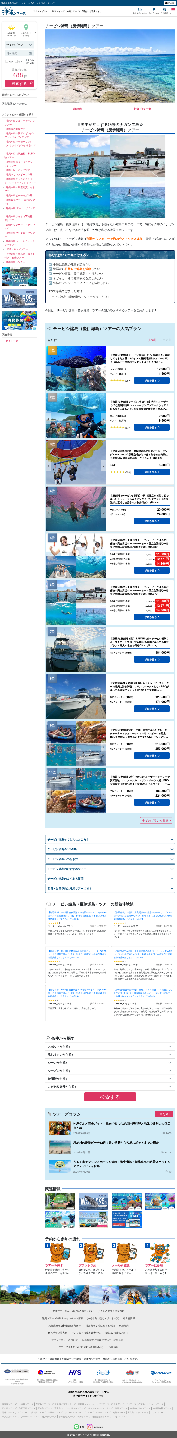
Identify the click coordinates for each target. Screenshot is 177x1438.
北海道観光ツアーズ (101, 1416)
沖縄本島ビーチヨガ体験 (19, 195)
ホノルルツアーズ (10, 1416)
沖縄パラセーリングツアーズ (15, 1412)
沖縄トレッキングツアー (19, 170)
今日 (11, 61)
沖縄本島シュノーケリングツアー (19, 122)
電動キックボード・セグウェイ (19, 226)
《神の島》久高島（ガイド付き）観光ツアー (19, 255)
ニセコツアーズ (120, 1416)
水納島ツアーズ (55, 1412)
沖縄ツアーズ (121, 1408)
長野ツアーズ (83, 1416)
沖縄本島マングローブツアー (19, 234)
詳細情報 (77, 108)
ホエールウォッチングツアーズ (79, 1412)
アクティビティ (40, 11)
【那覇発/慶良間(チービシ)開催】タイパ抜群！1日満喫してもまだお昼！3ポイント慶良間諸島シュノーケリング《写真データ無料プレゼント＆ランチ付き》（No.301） (143, 993)
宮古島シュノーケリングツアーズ (70, 1408)
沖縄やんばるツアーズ (140, 1408)
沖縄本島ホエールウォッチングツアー (19, 243)
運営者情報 (129, 1318)
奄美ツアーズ (119, 1412)
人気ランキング (57, 11)
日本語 (171, 3)
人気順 (152, 340)
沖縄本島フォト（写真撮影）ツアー (18, 218)
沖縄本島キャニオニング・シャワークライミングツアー (20, 180)
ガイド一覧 (12, 340)
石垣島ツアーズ (43, 1404)
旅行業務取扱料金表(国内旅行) (65, 1325)
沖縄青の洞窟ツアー (16, 129)
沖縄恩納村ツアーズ (162, 1408)
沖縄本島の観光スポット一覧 (103, 1318)
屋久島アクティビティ (138, 1412)
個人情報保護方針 (57, 1332)
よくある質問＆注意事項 (111, 1311)
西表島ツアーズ (9, 1404)
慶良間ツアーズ (38, 1412)
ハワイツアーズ (158, 1412)
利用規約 (124, 1325)
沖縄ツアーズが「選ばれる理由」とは (84, 11)
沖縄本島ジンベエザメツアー (19, 210)
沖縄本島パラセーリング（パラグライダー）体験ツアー (20, 145)
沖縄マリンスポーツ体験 (19, 174)
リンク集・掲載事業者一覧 (86, 1332)
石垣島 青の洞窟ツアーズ (64, 1404)
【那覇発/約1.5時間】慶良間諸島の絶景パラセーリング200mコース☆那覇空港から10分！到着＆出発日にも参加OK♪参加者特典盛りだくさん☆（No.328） (77, 915)
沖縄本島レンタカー (16, 262)
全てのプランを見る (155, 820)
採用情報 (113, 1347)
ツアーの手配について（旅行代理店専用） (82, 1347)
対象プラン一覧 (142, 108)
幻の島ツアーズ (9, 1408)
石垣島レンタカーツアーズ (150, 1404)
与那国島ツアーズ (27, 1408)
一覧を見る (164, 1114)
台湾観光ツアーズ (67, 1416)
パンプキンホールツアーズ (100, 1408)
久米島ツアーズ (103, 1412)
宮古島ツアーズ (45, 1408)
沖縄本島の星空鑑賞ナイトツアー (19, 189)
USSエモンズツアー (17, 249)
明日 (20, 61)
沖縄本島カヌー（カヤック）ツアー (18, 163)
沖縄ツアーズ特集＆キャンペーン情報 (62, 1318)
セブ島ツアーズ (49, 1416)
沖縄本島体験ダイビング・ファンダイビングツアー (19, 135)
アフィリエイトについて (64, 1340)
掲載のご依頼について (117, 1332)
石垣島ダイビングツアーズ (123, 1404)
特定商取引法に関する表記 (100, 1325)
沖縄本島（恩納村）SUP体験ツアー (19, 155)
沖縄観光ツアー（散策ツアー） (19, 201)
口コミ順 (165, 340)
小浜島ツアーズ (26, 1404)
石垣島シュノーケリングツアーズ (93, 1404)
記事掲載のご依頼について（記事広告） (104, 1340)
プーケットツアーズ (30, 1416)
